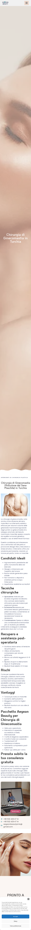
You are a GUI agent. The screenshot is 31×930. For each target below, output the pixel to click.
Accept (15, 916)
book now (15, 811)
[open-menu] (26, 3)
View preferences (15, 926)
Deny (15, 921)
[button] (28, 899)
